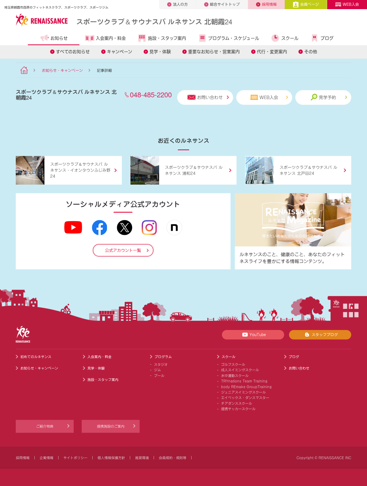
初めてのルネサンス (35, 356)
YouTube (257, 335)
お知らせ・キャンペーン (62, 70)
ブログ (327, 38)
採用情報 (269, 4)
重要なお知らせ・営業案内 (214, 52)
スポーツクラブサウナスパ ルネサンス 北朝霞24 (154, 21)
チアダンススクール (236, 403)
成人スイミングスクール (240, 370)
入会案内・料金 (111, 38)
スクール (289, 38)
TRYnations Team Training (244, 381)
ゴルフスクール (233, 364)
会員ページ (309, 4)
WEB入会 (351, 4)
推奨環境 (142, 457)
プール (159, 375)
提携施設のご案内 (110, 426)
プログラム (163, 356)
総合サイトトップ (225, 4)
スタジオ (161, 364)
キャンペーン (119, 52)
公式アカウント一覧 (123, 250)
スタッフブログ (325, 335)
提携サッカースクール (238, 408)
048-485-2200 (151, 94)
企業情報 (46, 457)
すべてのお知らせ (73, 52)
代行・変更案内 (272, 52)
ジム (157, 370)
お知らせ (59, 38)
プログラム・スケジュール (233, 38)
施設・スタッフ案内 (167, 38)
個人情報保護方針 (111, 457)
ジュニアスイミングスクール (243, 392)
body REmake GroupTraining (246, 386)
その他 (310, 52)
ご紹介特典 (44, 426)
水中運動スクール (235, 375)
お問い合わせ (210, 97)
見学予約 (327, 97)
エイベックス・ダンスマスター (245, 397)
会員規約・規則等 (172, 457)
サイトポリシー (75, 457)
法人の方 (180, 4)
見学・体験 (160, 52)
